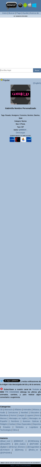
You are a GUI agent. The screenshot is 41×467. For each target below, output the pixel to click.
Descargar (20, 132)
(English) (37, 83)
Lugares (29, 415)
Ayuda (25, 13)
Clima (15, 430)
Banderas (4, 415)
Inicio (4, 13)
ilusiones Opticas (31, 421)
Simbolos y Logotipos (27, 427)
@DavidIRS (5, 444)
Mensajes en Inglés (18, 418)
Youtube (35, 389)
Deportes (37, 424)
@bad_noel (5, 441)
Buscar (12, 13)
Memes (3, 418)
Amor (37, 415)
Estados (6, 427)
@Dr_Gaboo (20, 444)
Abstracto (8, 409)
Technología (5, 430)
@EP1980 (34, 444)
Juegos (21, 415)
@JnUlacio (5, 450)
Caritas (12, 424)
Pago (18, 13)
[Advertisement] (20, 42)
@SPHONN (5, 453)
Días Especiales (24, 424)
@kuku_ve (33, 450)
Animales (27, 409)
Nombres (15, 421)
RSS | (13, 465)
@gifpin (3, 447)
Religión (3, 424)
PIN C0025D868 (12, 392)
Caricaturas (13, 412)
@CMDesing (33, 441)
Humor (13, 415)
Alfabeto (18, 409)
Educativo (35, 412)
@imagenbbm (33, 447)
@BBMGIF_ (23, 130)
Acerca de (34, 13)
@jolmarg (19, 450)
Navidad (24, 412)
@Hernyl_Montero (17, 447)
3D (1, 409)
